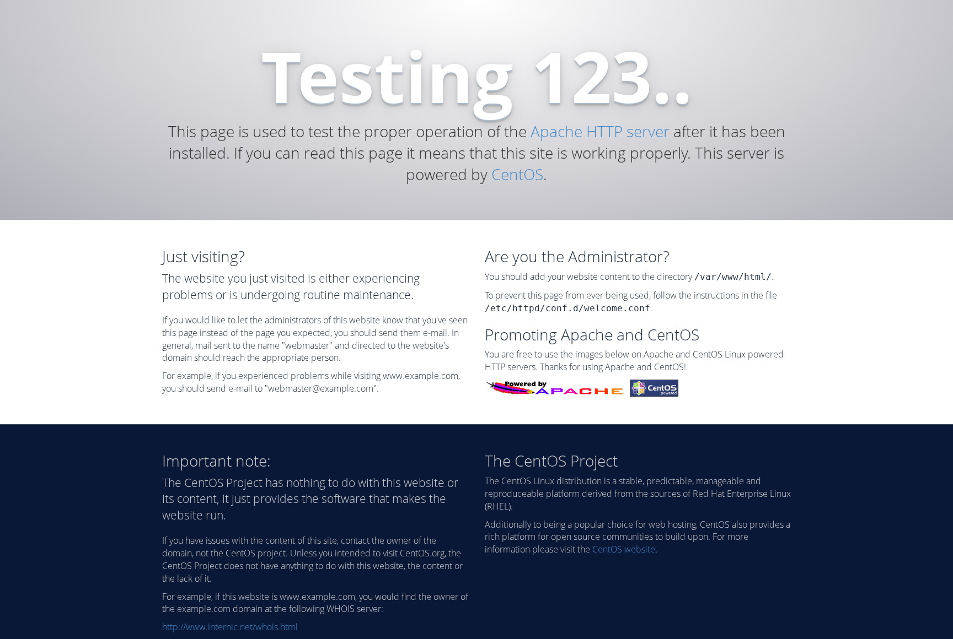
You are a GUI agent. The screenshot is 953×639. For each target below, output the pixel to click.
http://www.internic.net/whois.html (230, 627)
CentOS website (623, 549)
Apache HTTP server (600, 131)
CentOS (517, 174)
